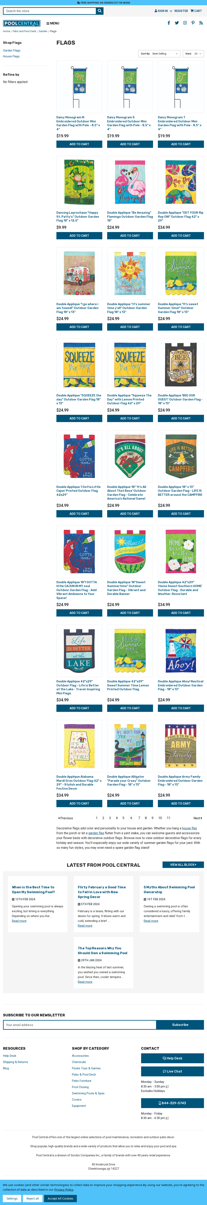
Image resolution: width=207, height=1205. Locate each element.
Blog (6, 1068)
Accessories (80, 1056)
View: (188, 53)
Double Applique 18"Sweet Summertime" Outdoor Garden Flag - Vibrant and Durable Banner (126, 588)
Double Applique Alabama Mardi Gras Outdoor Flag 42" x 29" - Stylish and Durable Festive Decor (78, 782)
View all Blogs (182, 865)
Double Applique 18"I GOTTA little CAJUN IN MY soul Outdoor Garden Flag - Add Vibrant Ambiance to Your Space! (76, 590)
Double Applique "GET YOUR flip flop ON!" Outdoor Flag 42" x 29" (180, 216)
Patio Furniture (81, 1081)
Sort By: (145, 53)
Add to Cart (79, 144)
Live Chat (174, 1071)
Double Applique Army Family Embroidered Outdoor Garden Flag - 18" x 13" (180, 780)
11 (168, 818)
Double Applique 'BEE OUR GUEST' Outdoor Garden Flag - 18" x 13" (180, 399)
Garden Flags (11, 50)
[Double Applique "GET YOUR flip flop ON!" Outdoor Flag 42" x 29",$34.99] (181, 182)
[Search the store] (100, 11)
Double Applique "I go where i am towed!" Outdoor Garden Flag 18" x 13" (77, 308)
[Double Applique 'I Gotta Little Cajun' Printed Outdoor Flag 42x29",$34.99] (79, 456)
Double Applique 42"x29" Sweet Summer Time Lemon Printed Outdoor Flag (128, 685)
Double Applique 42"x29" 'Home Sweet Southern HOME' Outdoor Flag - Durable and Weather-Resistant (180, 588)
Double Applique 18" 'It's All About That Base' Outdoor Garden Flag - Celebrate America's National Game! (126, 493)
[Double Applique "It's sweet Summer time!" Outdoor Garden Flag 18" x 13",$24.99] (181, 274)
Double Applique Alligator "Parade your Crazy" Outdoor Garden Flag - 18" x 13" (129, 780)
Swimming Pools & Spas (88, 1093)
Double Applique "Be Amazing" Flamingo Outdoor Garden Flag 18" (130, 216)
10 (160, 818)
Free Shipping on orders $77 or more (105, 2)
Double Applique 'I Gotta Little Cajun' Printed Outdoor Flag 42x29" (78, 491)
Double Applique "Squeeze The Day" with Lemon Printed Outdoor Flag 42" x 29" (129, 399)
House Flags (11, 56)
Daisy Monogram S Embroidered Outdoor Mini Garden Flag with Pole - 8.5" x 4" (129, 123)
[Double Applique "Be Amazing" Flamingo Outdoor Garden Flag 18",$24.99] (130, 182)
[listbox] (166, 53)
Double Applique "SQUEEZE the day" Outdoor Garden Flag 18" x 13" (78, 399)
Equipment (79, 1106)
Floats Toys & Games (86, 1068)
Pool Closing (80, 1087)
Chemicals (79, 1062)
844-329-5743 (173, 1103)
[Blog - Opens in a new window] (201, 23)
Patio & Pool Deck (84, 1074)
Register (181, 11)
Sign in (162, 11)
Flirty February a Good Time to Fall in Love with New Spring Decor (102, 892)
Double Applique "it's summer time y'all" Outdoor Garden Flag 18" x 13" (128, 308)
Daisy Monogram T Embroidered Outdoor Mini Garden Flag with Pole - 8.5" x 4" (179, 123)
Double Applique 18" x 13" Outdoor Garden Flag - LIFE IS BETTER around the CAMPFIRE (180, 491)
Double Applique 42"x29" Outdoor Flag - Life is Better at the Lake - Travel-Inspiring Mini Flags (78, 687)
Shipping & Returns (15, 1062)
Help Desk (9, 1056)
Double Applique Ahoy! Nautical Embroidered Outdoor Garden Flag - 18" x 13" (180, 685)
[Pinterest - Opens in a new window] (193, 23)
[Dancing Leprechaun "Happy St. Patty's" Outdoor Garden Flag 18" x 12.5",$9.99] (79, 182)
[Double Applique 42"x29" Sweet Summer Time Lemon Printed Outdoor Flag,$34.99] (130, 651)
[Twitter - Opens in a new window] (177, 23)
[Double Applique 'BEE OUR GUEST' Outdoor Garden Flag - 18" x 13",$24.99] (181, 365)
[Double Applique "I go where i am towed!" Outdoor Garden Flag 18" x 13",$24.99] (79, 274)
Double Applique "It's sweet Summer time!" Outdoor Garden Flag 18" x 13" (178, 308)
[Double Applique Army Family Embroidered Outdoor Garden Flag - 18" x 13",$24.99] (181, 746)
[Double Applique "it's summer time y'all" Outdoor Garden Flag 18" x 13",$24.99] (130, 274)
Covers (76, 1099)
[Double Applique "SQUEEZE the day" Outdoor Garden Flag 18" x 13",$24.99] (79, 365)
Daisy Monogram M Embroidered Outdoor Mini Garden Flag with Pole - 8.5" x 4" (78, 123)
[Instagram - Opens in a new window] (185, 23)
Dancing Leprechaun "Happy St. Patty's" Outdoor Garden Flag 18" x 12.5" (77, 216)
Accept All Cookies (60, 1198)
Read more (19, 921)
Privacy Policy (63, 1189)
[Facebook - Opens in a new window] (169, 23)
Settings (12, 1198)
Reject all (32, 1198)
